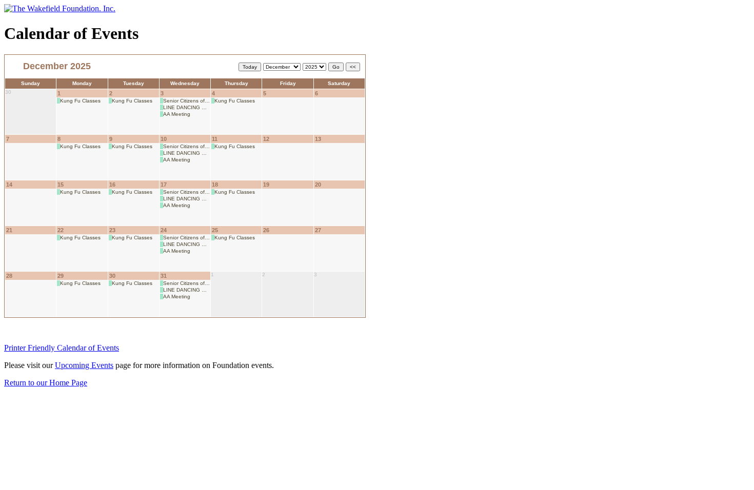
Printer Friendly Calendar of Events (61, 347)
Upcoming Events (84, 365)
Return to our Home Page (45, 382)
